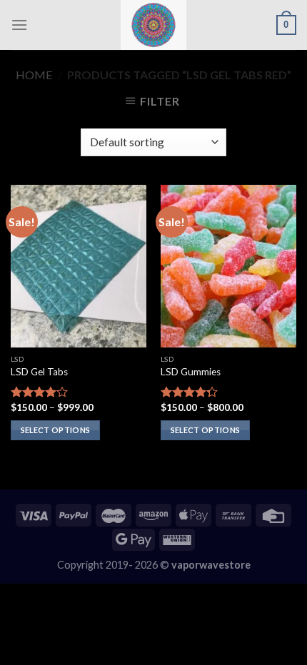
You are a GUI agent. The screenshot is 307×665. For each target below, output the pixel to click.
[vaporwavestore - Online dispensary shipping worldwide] (153, 25)
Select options (56, 430)
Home (34, 74)
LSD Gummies (191, 371)
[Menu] (19, 24)
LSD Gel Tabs (39, 371)
